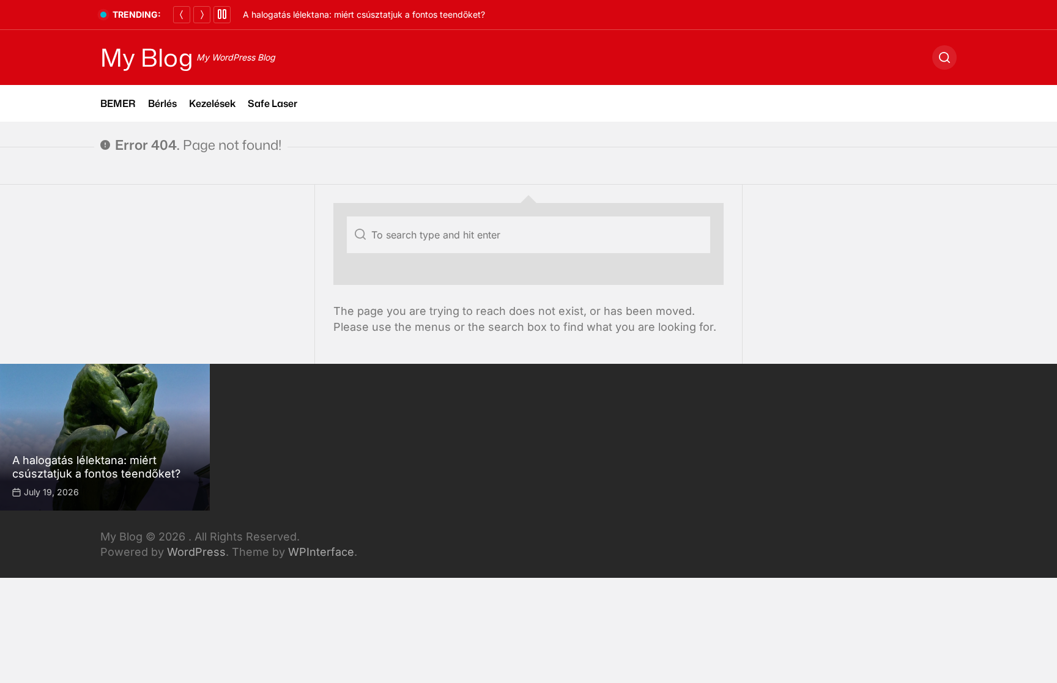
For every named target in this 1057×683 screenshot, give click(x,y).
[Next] (201, 14)
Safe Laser (272, 103)
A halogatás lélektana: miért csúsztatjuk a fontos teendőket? (364, 14)
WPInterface (321, 551)
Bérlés (162, 103)
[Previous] (181, 14)
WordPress (196, 551)
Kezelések (212, 103)
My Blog (146, 57)
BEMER (118, 103)
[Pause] (222, 14)
